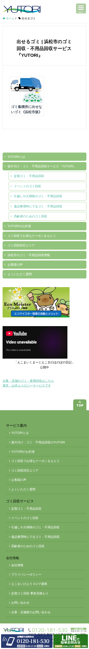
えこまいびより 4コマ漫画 (29, 584)
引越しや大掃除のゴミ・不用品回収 (38, 196)
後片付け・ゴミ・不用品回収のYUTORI (38, 442)
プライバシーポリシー (26, 574)
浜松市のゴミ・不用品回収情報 (29, 255)
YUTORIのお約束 (19, 226)
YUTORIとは (16, 156)
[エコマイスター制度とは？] (44, 302)
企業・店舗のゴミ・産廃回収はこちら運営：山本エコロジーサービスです (28, 383)
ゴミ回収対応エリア (21, 245)
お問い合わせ (20, 602)
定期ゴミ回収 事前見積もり (29, 593)
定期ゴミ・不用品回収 (29, 176)
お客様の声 (15, 264)
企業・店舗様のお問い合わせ (31, 612)
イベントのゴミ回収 (27, 186)
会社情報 (17, 565)
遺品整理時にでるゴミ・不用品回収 (38, 206)
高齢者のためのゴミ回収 (30, 216)
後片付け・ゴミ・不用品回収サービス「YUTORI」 (42, 166)
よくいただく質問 (20, 274)
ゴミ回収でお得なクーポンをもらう (32, 235)
